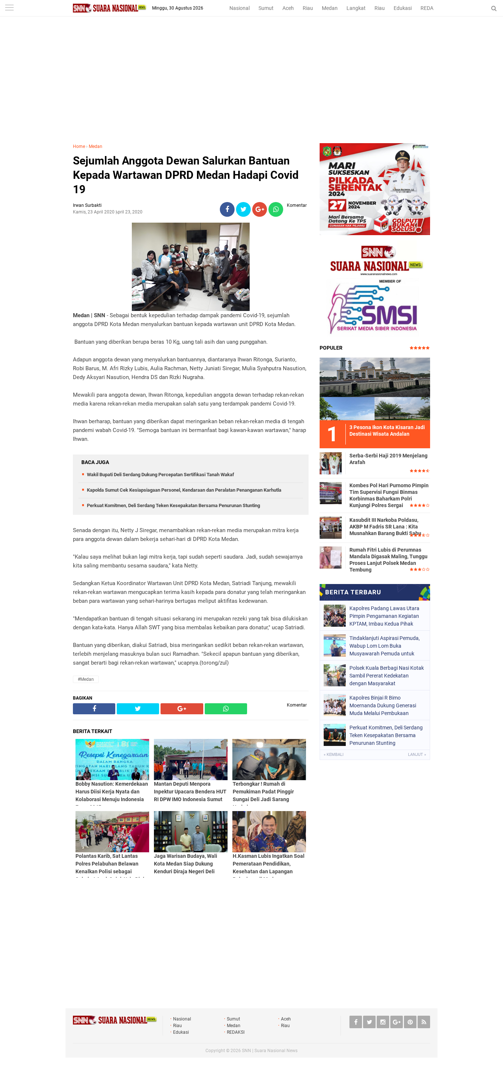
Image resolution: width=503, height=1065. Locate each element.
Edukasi (403, 8)
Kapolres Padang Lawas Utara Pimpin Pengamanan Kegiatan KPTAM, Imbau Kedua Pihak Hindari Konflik (384, 616)
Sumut (266, 8)
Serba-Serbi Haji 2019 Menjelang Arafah (388, 459)
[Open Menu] (9, 8)
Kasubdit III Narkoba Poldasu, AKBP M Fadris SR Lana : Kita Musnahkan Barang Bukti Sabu (385, 526)
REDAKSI (431, 8)
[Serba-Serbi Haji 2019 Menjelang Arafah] (331, 462)
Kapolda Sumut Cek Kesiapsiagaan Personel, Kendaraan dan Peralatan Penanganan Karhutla (184, 490)
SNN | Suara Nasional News (270, 1050)
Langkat (356, 8)
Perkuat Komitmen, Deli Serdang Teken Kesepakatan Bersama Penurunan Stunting (173, 505)
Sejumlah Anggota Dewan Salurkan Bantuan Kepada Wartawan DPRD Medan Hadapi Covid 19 (186, 175)
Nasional (239, 8)
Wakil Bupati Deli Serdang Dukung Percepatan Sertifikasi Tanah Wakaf (160, 474)
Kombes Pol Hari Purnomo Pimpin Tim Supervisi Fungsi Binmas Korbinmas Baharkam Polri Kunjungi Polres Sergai (389, 495)
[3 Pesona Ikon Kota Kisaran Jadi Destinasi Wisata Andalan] (375, 388)
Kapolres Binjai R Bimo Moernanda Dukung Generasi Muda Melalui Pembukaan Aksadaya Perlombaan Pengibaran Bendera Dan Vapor (385, 705)
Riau (308, 8)
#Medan (86, 679)
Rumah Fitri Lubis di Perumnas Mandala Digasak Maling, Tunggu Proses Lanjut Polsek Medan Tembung (388, 560)
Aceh (288, 8)
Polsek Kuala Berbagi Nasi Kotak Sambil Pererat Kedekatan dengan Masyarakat (386, 675)
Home (79, 146)
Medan (330, 8)
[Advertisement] (251, 87)
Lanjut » (417, 754)
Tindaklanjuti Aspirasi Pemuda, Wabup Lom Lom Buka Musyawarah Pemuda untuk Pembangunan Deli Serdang (384, 646)
